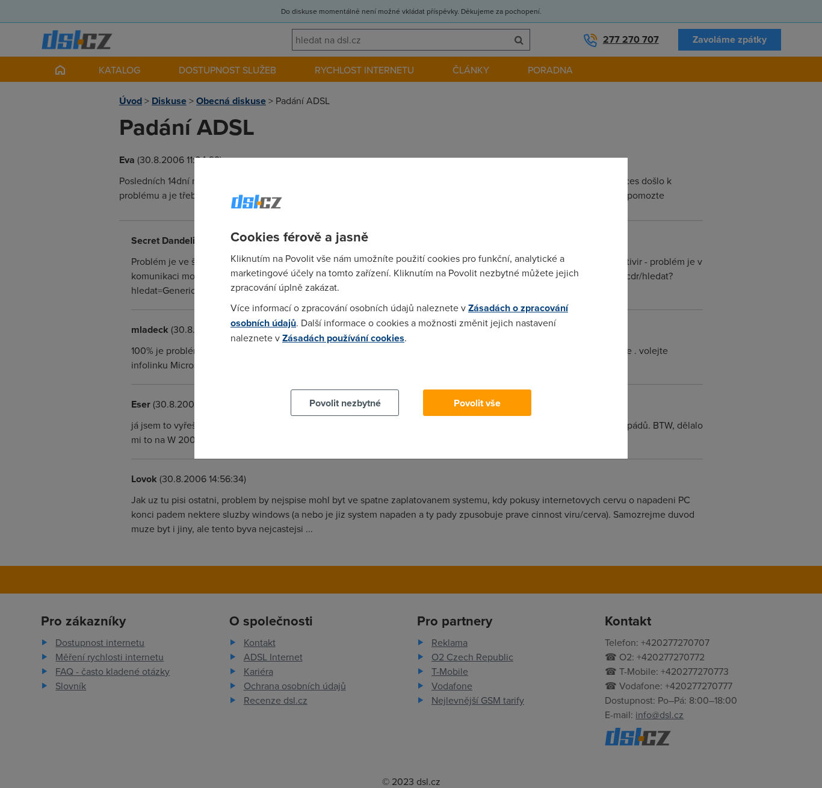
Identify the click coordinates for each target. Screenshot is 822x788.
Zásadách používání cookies (343, 338)
